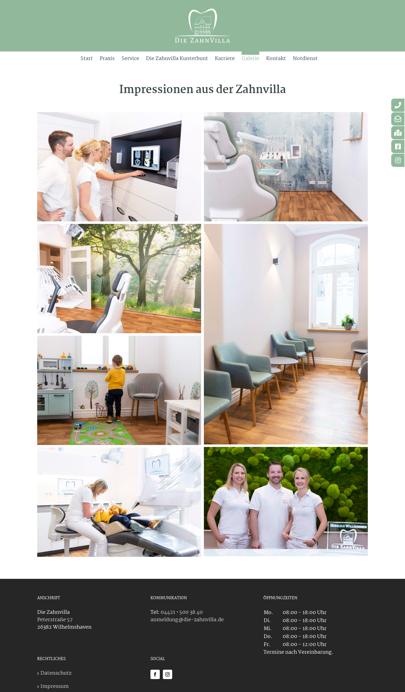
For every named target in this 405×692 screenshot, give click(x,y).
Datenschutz (55, 673)
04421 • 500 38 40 (182, 612)
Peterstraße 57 (55, 620)
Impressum (54, 686)
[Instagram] (167, 674)
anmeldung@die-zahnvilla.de (187, 620)
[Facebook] (155, 674)
